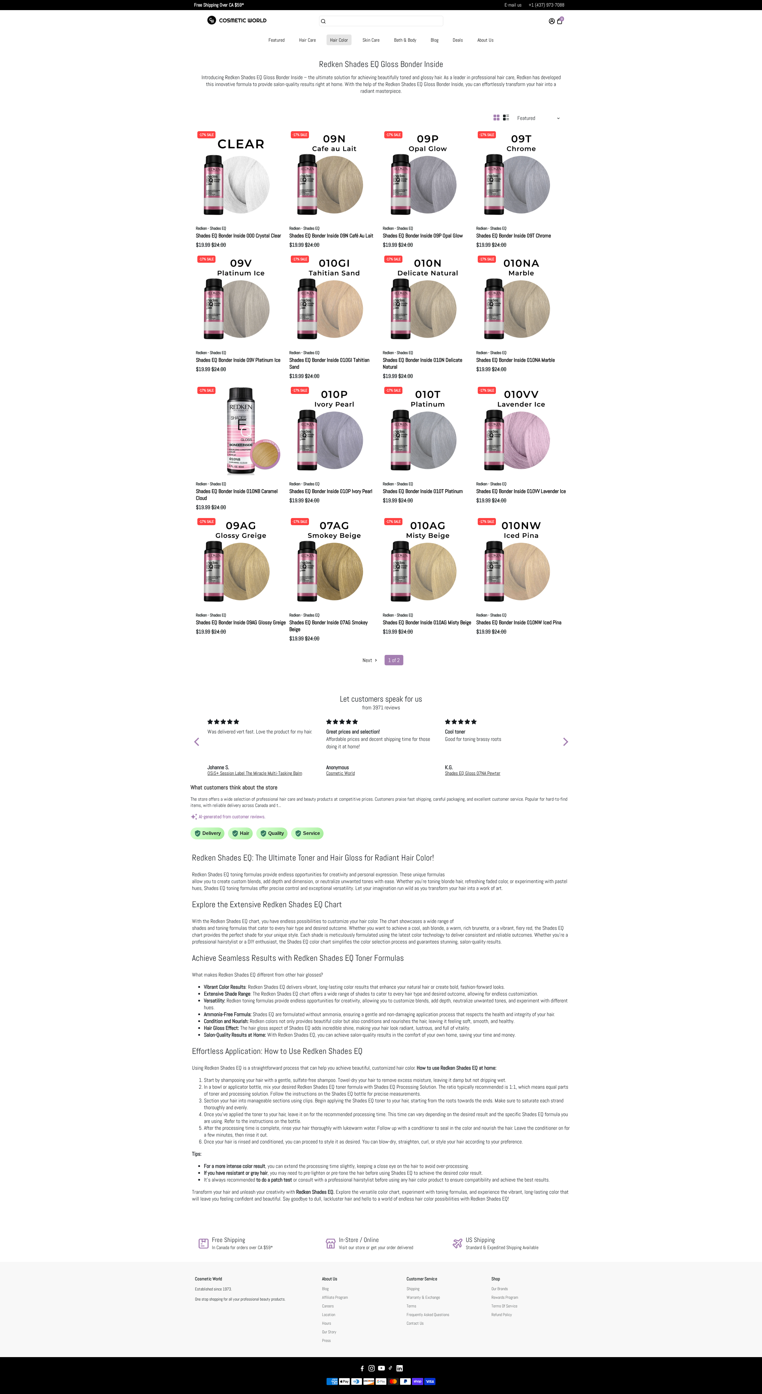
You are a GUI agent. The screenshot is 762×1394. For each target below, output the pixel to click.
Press (326, 1340)
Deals (458, 40)
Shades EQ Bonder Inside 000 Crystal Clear (238, 235)
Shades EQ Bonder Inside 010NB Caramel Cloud (237, 494)
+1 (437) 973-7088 (546, 5)
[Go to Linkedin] (399, 1369)
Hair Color (339, 40)
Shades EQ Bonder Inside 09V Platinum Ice (238, 359)
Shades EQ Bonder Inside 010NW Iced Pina (518, 622)
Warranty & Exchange (423, 1297)
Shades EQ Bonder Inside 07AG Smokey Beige (328, 626)
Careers (328, 1306)
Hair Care (307, 40)
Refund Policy (501, 1314)
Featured (276, 40)
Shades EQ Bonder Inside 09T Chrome (513, 235)
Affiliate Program (335, 1297)
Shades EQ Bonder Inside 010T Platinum (423, 491)
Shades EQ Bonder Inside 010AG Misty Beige (427, 622)
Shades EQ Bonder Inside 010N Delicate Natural (422, 363)
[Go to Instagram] (371, 1369)
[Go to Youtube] (381, 1369)
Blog (434, 40)
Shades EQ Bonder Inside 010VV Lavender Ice (521, 491)
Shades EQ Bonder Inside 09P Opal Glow (423, 235)
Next (368, 660)
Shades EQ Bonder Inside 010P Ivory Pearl (330, 491)
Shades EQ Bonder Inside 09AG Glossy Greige (241, 622)
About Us (485, 40)
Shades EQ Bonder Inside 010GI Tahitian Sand (329, 363)
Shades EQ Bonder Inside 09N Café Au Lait (331, 235)
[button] (198, 742)
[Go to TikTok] (391, 1369)
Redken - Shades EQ (211, 228)
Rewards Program (504, 1297)
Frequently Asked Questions (428, 1314)
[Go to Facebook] (362, 1369)
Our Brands (499, 1288)
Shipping (413, 1288)
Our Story (329, 1331)
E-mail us (513, 5)
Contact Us (415, 1323)
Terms (411, 1306)
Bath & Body (405, 40)
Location (328, 1314)
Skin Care (371, 40)
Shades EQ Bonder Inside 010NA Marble (515, 359)
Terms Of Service (504, 1306)
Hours (326, 1323)
